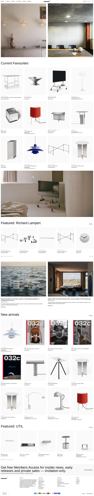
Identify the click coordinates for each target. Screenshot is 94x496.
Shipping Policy (41, 481)
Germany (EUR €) (89, 493)
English (83, 493)
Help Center (40, 479)
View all (90, 223)
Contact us (59, 481)
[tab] (1, 256)
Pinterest (77, 479)
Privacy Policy (41, 487)
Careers (58, 484)
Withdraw (40, 483)
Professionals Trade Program (63, 483)
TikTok (77, 482)
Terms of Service (41, 484)
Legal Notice (40, 488)
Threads (77, 483)
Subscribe (90, 469)
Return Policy (41, 482)
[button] (90, 1)
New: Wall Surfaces (61, 486)
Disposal (40, 486)
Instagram (78, 481)
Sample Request (60, 482)
